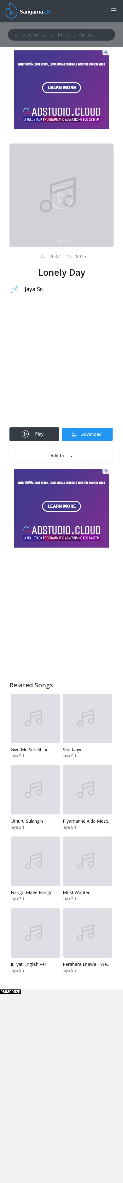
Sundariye (73, 749)
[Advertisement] (61, 364)
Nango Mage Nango (32, 892)
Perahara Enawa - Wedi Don (91, 964)
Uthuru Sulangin (27, 821)
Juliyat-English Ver (28, 964)
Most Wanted (77, 892)
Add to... (59, 456)
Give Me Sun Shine (30, 749)
